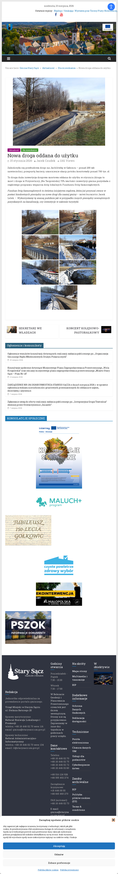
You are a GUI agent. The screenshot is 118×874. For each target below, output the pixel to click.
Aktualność (14, 150)
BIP (74, 684)
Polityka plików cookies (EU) (81, 798)
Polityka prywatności (69, 870)
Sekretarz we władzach (30, 330)
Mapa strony (79, 671)
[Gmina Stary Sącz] (59, 23)
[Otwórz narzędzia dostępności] (111, 6)
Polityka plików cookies (48, 870)
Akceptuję (59, 846)
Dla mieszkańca (30, 150)
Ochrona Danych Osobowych (78, 709)
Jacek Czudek (45, 160)
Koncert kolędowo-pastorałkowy (82, 330)
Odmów (59, 854)
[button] (113, 820)
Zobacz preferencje (59, 862)
